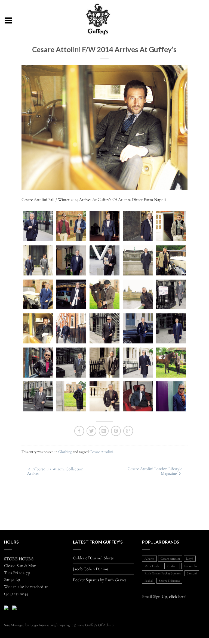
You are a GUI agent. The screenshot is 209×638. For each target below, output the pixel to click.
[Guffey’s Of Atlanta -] (98, 18)
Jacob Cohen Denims (90, 569)
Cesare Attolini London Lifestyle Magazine (155, 471)
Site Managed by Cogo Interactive (29, 625)
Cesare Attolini (101, 451)
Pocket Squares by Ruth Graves (99, 580)
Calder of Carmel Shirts (93, 558)
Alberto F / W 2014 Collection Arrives (55, 471)
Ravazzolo (190, 566)
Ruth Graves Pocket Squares (163, 573)
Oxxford (172, 566)
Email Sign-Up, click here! (164, 596)
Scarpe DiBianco (169, 581)
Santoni (192, 573)
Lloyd (189, 558)
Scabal (149, 581)
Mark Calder (153, 566)
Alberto (149, 558)
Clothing (65, 451)
